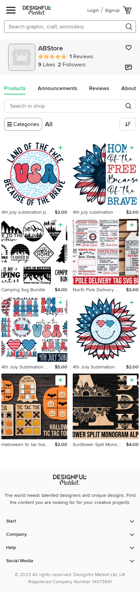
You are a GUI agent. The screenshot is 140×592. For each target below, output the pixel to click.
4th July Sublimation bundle (28, 367)
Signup (112, 10)
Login (93, 10)
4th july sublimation (93, 212)
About (128, 88)
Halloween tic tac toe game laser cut (28, 444)
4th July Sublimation (94, 367)
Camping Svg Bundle (23, 290)
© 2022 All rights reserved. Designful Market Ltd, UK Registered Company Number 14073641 (70, 578)
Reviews (99, 88)
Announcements (57, 88)
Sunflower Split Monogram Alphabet (99, 444)
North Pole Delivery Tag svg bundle (99, 290)
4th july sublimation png (26, 212)
